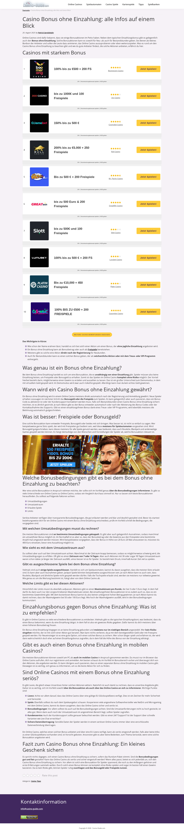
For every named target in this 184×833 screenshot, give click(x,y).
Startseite (26, 10)
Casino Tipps (36, 781)
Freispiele (92, 349)
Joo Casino (115, 98)
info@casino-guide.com (32, 808)
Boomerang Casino (115, 71)
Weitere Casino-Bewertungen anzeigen (92, 334)
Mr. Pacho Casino (116, 179)
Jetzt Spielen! (148, 69)
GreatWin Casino (116, 206)
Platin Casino (116, 287)
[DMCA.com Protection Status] (29, 817)
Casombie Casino (116, 314)
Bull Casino (115, 152)
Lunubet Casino (116, 260)
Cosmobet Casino (116, 125)
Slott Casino (116, 233)
